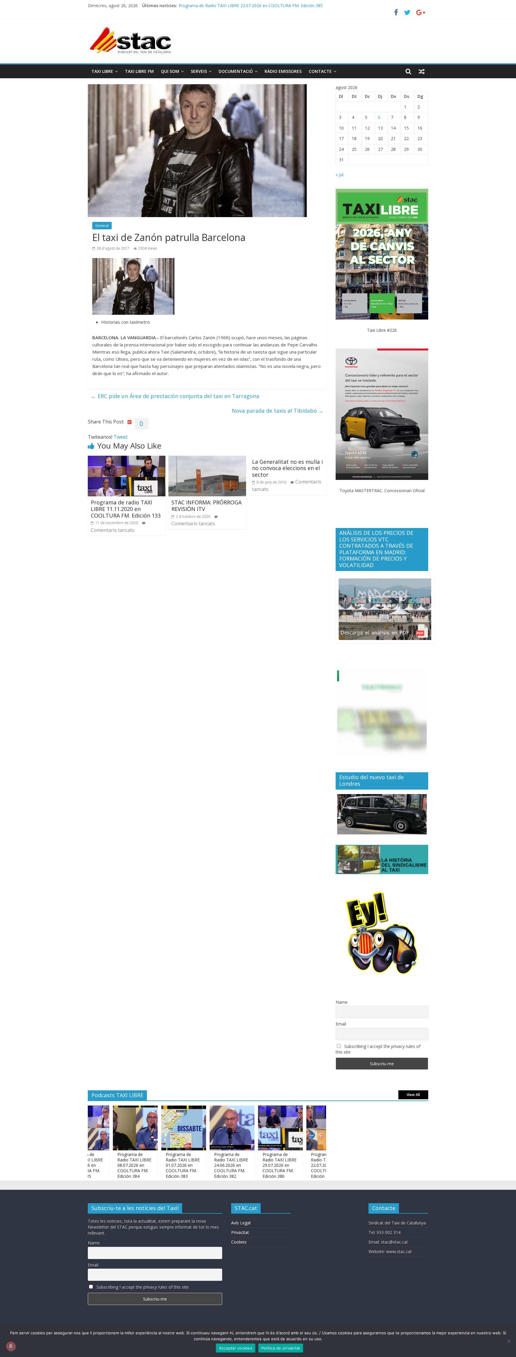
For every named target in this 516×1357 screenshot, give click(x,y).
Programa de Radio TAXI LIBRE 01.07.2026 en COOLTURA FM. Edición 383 (159, 1165)
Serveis (199, 71)
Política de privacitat (280, 1348)
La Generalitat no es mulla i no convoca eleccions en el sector (287, 468)
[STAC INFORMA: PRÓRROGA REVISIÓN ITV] (207, 459)
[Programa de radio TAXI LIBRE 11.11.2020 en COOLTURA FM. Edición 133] (126, 459)
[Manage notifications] (11, 1346)
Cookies (239, 1242)
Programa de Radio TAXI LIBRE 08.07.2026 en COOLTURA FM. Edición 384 (110, 1165)
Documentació (236, 71)
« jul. (340, 174)
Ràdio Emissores (283, 71)
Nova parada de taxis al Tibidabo (278, 410)
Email (341, 1024)
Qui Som (170, 71)
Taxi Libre (102, 71)
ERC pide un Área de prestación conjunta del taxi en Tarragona (175, 396)
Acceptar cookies (235, 1348)
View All (413, 1094)
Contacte (320, 71)
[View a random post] (421, 71)
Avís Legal (241, 1223)
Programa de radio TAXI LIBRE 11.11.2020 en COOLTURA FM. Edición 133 (126, 509)
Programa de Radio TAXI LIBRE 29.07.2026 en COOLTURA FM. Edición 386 (255, 1165)
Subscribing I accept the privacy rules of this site (378, 1049)
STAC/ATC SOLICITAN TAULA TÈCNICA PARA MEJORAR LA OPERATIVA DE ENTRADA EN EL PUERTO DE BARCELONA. (294, 4)
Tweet (120, 437)
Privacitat (240, 1232)
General (102, 225)
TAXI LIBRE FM (139, 71)
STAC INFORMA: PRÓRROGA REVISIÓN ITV (206, 505)
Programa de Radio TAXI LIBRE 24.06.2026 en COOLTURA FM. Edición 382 (207, 1165)
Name (342, 1002)
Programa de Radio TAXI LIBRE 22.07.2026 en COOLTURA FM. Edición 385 (304, 1165)
